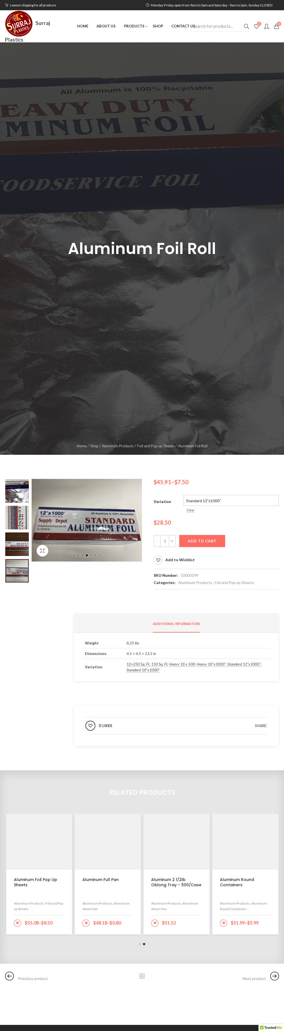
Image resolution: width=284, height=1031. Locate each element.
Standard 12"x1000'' (244, 664)
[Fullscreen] (42, 551)
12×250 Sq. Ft (137, 664)
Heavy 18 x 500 (182, 664)
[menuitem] (82, 26)
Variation (162, 501)
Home (82, 446)
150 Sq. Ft (159, 664)
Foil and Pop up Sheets (155, 446)
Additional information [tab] (176, 623)
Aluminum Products (118, 446)
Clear (191, 510)
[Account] (266, 26)
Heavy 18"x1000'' (211, 664)
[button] (74, 555)
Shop (94, 446)
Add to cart (202, 541)
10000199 (189, 575)
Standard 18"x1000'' (143, 669)
